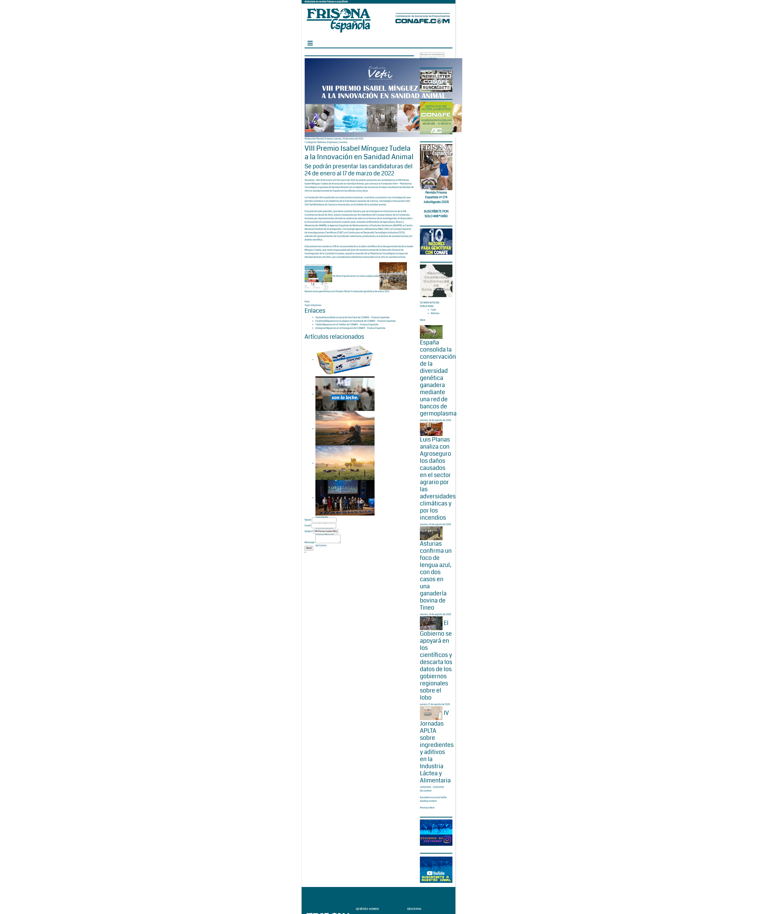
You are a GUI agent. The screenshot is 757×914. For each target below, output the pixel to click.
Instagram (320, 328)
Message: (310, 542)
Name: (308, 520)
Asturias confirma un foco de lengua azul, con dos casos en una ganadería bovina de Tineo (436, 576)
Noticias (321, 142)
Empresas (332, 142)
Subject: (309, 531)
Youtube (319, 317)
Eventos (343, 142)
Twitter (319, 324)
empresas (316, 305)
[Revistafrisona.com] (339, 19)
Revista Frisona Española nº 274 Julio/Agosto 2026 (436, 197)
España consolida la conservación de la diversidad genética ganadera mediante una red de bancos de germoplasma (438, 378)
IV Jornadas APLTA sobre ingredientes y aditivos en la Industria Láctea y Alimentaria (437, 747)
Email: (308, 525)
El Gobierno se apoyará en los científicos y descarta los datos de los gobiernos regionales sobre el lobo (436, 660)
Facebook (320, 321)
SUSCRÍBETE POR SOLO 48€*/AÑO (436, 213)
